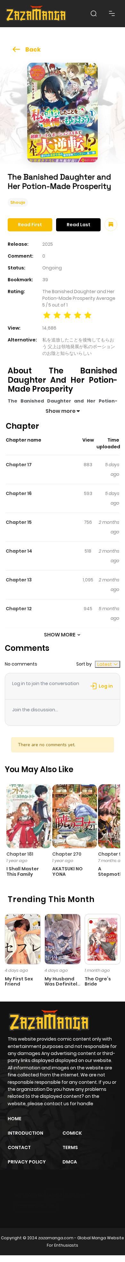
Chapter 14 (19, 551)
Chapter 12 (19, 608)
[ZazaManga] (36, 13)
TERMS (70, 1147)
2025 (47, 244)
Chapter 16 (19, 493)
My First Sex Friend (19, 981)
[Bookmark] (110, 224)
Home (14, 1118)
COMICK (72, 1133)
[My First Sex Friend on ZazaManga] (22, 938)
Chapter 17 (19, 464)
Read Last (78, 224)
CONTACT (19, 1147)
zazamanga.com (55, 1238)
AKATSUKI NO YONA (67, 871)
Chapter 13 (19, 580)
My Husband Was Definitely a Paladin (62, 984)
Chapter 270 (66, 854)
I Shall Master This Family (22, 871)
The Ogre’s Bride (98, 981)
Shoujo (17, 202)
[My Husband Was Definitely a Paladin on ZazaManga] (62, 938)
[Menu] (112, 13)
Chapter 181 (19, 854)
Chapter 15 (19, 522)
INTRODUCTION (25, 1133)
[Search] (94, 13)
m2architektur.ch (35, 1206)
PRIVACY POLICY (27, 1162)
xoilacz (54, 1195)
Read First (30, 224)
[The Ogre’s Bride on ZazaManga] (102, 938)
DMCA (70, 1162)
